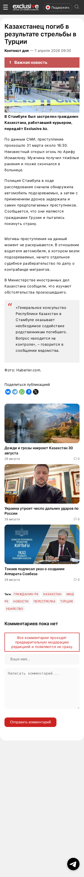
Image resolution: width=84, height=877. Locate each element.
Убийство (14, 609)
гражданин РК (26, 594)
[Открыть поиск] (76, 7)
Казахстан (52, 594)
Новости (21, 601)
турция (66, 601)
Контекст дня (16, 50)
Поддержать (60, 7)
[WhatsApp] (22, 392)
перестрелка (45, 601)
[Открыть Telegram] (73, 864)
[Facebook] (29, 392)
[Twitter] (36, 392)
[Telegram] (15, 392)
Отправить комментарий (30, 722)
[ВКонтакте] (8, 392)
